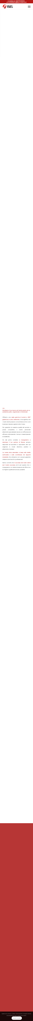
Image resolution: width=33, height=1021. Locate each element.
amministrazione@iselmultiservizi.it (17, 2)
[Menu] (28, 6)
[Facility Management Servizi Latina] (13, 6)
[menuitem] (28, 6)
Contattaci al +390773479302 (16, 1)
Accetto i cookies (17, 1018)
